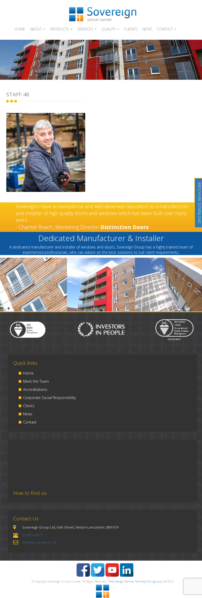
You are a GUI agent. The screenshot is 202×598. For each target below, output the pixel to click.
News (27, 413)
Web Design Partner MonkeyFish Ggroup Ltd (137, 581)
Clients (28, 405)
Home (28, 373)
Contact (30, 422)
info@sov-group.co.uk (39, 542)
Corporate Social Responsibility (49, 397)
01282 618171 (32, 534)
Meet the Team (36, 381)
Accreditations (35, 389)
